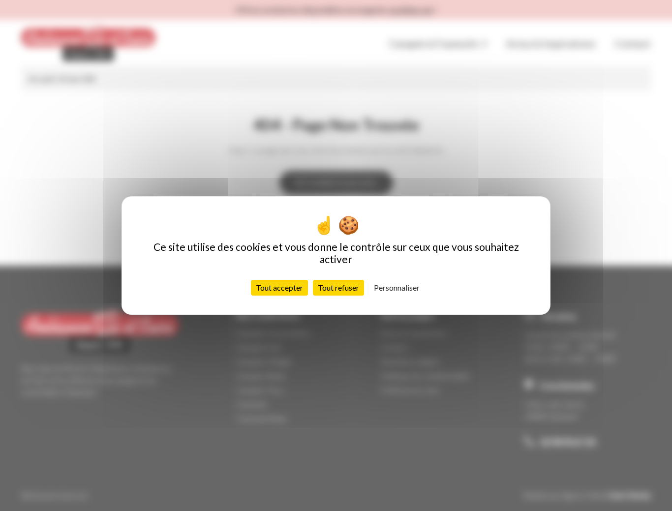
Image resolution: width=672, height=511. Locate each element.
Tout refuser (338, 287)
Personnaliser (397, 287)
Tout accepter (279, 287)
